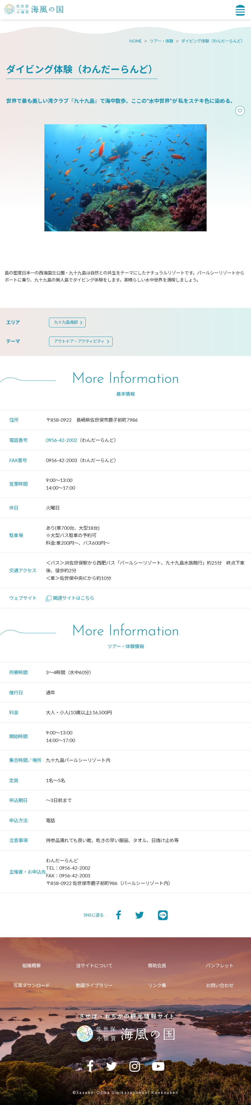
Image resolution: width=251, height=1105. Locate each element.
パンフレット (220, 965)
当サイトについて (94, 965)
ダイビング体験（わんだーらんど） (213, 41)
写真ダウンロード (31, 985)
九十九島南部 (66, 322)
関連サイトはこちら (73, 598)
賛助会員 (157, 965)
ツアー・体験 (161, 41)
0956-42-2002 (61, 440)
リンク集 (157, 985)
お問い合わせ (220, 985)
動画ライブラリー (94, 985)
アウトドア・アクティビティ (79, 341)
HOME (135, 41)
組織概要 (31, 965)
